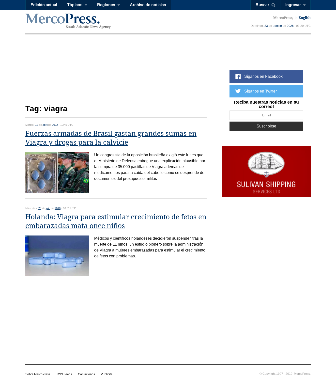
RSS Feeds (64, 374)
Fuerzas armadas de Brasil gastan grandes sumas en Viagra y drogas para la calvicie (111, 138)
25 (39, 208)
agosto (277, 26)
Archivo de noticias (148, 5)
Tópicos (74, 5)
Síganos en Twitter (260, 91)
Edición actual (44, 5)
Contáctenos (86, 374)
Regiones (106, 5)
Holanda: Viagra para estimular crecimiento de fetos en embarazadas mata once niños (115, 221)
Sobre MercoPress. (38, 374)
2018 (58, 208)
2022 (55, 124)
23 (266, 26)
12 (36, 124)
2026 (290, 26)
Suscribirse (266, 126)
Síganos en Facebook (263, 76)
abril (45, 124)
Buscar (262, 5)
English (305, 18)
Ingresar (293, 5)
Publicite (106, 374)
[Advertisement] (116, 73)
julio (48, 208)
